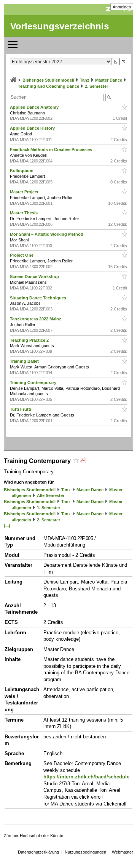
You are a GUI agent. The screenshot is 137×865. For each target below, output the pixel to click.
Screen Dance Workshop (35, 276)
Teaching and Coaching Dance (48, 86)
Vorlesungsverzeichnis (59, 26)
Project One (22, 255)
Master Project (25, 192)
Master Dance (108, 80)
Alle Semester (50, 495)
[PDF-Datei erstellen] (83, 461)
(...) (7, 525)
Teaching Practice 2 (30, 340)
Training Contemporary (33, 382)
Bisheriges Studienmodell (48, 80)
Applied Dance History (33, 128)
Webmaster (122, 852)
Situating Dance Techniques (38, 298)
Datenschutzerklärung (38, 852)
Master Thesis (24, 213)
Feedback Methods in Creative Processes (51, 149)
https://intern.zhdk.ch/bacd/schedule (86, 777)
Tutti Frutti (21, 409)
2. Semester (96, 86)
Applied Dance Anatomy (35, 107)
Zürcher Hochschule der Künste (33, 835)
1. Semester (48, 507)
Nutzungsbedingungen (85, 852)
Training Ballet (25, 361)
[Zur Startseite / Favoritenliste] (13, 80)
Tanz (84, 80)
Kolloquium (22, 170)
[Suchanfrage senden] (108, 97)
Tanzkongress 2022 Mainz (36, 319)
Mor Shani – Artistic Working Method (47, 234)
